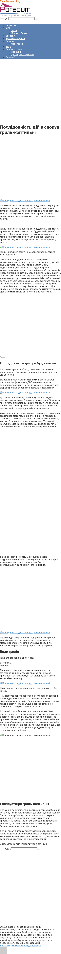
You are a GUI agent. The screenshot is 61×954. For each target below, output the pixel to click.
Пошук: (4, 18)
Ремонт (10, 41)
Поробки (16, 52)
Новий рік (11, 25)
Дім (8, 27)
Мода (8, 46)
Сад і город (17, 44)
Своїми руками (14, 49)
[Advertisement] (30, 91)
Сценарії (10, 57)
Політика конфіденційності (26, 945)
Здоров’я (10, 35)
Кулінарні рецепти (15, 38)
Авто (14, 30)
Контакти (5, 945)
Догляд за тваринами (22, 54)
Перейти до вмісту (10, 1)
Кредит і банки (19, 33)
